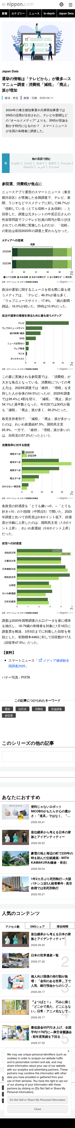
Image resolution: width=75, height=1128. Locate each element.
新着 (4, 13)
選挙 (7, 709)
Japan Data (10, 71)
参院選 (9, 715)
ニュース (34, 13)
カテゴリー (18, 13)
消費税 (39, 709)
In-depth (49, 13)
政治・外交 (11, 98)
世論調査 (56, 709)
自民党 (22, 709)
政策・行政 (30, 98)
